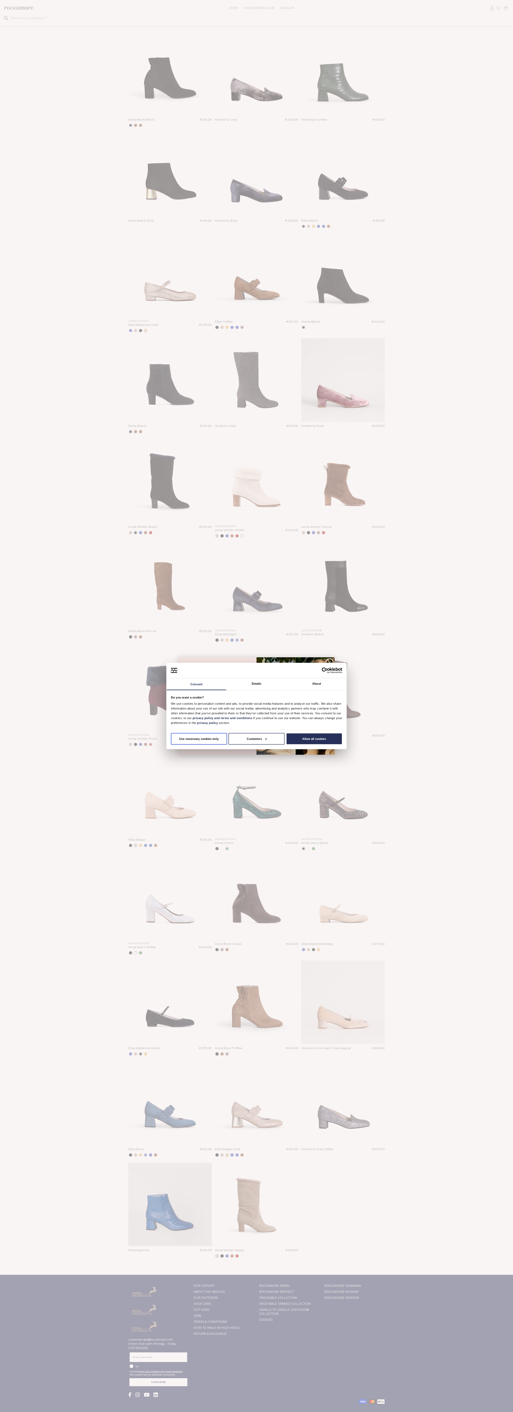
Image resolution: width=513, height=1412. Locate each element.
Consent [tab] (196, 684)
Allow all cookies (314, 738)
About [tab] (316, 683)
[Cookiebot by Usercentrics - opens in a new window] (324, 670)
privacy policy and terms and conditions (222, 718)
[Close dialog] (329, 662)
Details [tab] (257, 683)
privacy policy (208, 723)
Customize (254, 738)
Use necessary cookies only (199, 738)
